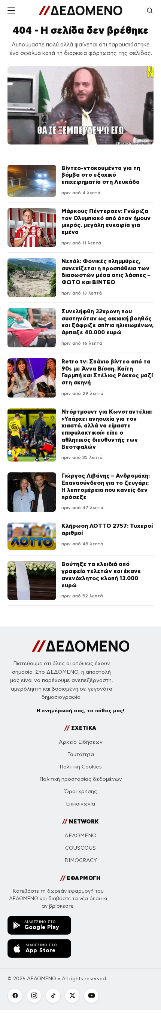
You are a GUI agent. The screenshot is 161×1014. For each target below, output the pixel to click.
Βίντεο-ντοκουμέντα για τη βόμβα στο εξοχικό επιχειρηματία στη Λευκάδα (100, 175)
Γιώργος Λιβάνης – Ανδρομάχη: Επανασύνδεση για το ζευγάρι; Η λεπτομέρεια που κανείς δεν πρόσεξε (105, 486)
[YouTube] (91, 995)
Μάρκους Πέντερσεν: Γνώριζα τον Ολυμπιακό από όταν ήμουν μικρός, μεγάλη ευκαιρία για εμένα (106, 221)
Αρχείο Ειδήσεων (81, 742)
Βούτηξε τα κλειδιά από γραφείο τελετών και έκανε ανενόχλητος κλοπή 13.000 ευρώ (101, 574)
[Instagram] (34, 995)
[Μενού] (11, 10)
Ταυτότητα (80, 754)
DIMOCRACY (80, 860)
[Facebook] (14, 995)
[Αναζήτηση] (149, 10)
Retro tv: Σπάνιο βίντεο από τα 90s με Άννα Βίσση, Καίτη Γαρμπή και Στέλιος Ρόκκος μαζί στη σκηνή (107, 372)
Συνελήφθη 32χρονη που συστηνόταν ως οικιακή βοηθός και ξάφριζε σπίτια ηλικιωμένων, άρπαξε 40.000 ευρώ (107, 321)
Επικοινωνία (80, 804)
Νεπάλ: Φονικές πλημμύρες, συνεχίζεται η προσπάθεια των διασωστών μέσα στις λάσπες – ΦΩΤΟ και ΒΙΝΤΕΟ (106, 271)
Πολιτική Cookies (81, 767)
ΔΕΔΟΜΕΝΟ (80, 835)
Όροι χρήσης (80, 791)
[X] (72, 995)
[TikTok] (53, 995)
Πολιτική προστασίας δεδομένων (80, 779)
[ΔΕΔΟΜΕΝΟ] (80, 10)
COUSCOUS (80, 848)
